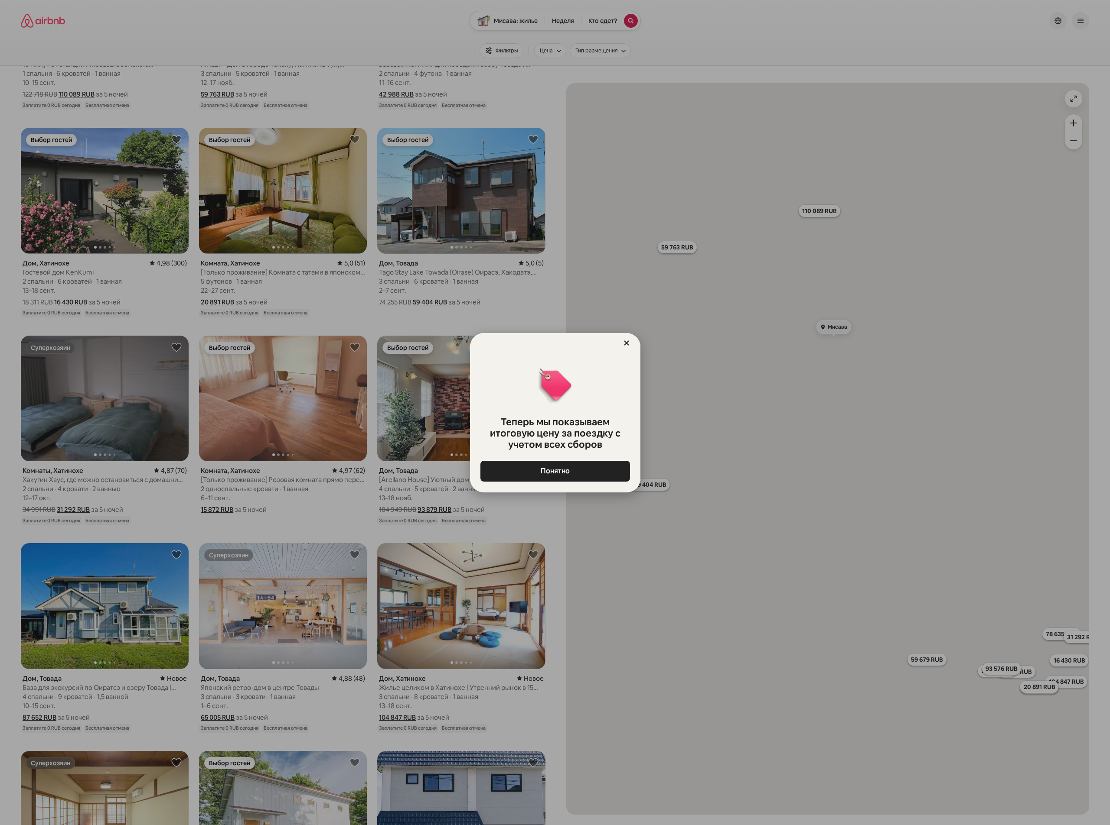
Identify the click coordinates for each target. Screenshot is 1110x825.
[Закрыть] (626, 343)
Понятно (555, 471)
